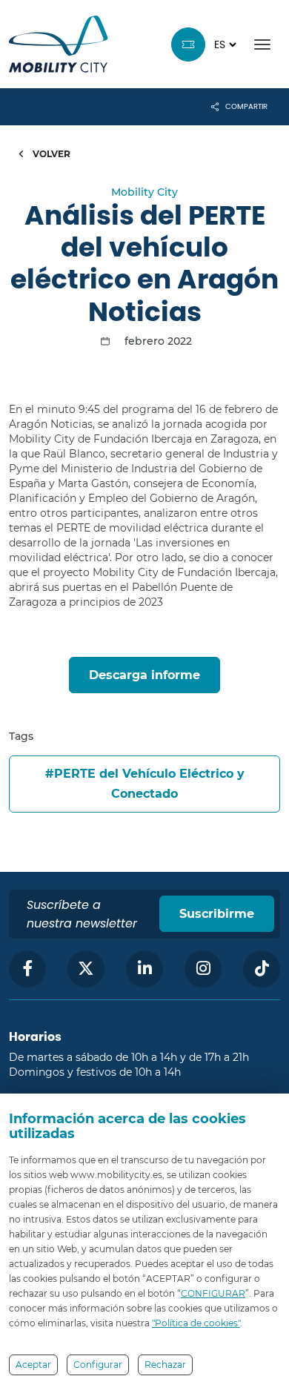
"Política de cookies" (196, 1323)
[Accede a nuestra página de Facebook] (27, 969)
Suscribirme (216, 914)
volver (50, 153)
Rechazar (165, 1364)
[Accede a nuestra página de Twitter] (85, 969)
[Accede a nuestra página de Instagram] (203, 969)
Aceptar (33, 1364)
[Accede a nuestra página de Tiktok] (261, 969)
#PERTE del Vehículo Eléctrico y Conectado (145, 784)
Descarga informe (144, 675)
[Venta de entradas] (188, 44)
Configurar (97, 1364)
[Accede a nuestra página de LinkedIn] (144, 969)
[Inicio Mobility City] (58, 44)
